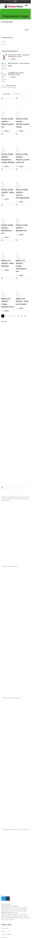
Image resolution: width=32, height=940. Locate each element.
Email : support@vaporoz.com (10, 566)
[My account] (29, 6)
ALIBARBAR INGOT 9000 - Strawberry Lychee (16, 73)
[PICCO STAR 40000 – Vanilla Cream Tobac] (22, 104)
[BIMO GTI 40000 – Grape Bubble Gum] (8, 284)
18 (25, 316)
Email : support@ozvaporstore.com (12, 697)
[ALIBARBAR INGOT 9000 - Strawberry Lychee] (4, 77)
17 (21, 316)
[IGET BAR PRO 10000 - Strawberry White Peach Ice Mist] (4, 57)
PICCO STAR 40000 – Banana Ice (22, 228)
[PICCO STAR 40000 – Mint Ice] (8, 175)
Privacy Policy (5, 928)
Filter (26, 29)
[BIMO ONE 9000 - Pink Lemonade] (4, 66)
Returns (3, 931)
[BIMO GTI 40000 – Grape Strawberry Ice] (22, 246)
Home (2, 85)
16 (18, 316)
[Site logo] (13, 6)
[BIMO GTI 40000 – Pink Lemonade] (22, 284)
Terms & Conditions (6, 934)
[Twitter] (3, 898)
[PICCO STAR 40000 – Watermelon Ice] (8, 104)
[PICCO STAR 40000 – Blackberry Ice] (8, 210)
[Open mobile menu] (1, 6)
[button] (3, 115)
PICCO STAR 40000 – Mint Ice (7, 192)
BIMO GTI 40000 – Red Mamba (7, 263)
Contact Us (4, 937)
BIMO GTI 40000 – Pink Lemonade (22, 301)
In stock (3, 44)
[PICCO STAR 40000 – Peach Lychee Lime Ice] (22, 139)
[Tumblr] (8, 898)
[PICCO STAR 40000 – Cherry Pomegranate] (22, 175)
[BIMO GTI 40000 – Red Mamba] (8, 246)
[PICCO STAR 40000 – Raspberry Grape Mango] (8, 139)
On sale (3, 41)
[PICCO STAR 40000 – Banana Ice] (22, 210)
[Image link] (15, 491)
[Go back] (15, 12)
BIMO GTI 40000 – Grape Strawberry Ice (21, 266)
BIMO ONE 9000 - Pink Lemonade (18, 63)
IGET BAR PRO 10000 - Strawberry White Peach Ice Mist (18, 55)
